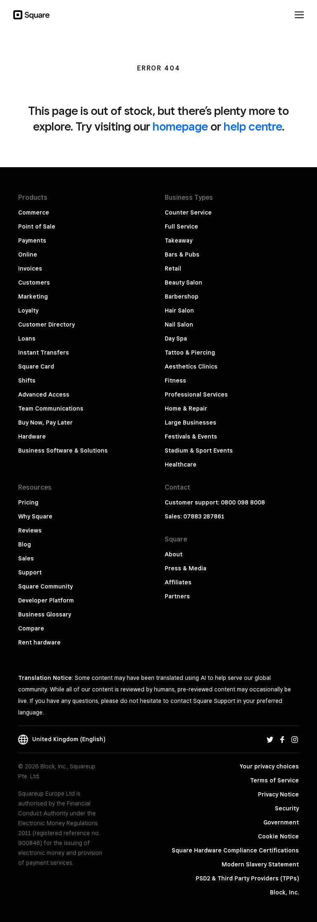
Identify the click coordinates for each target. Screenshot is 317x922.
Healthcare (180, 464)
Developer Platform (46, 600)
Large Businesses (190, 422)
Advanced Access (43, 394)
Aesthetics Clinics (191, 366)
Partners (177, 596)
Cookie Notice (278, 836)
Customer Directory (46, 324)
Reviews (30, 530)
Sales (26, 558)
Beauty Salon (183, 282)
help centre (253, 126)
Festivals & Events (191, 436)
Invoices (30, 268)
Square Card (36, 366)
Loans (26, 338)
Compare (31, 628)
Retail (173, 268)
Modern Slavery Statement (260, 864)
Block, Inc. (284, 892)
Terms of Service (274, 780)
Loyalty (28, 310)
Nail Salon (179, 324)
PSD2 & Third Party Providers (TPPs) (247, 878)
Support (30, 572)
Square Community (45, 586)
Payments (32, 240)
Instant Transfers (43, 352)
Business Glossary (44, 614)
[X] (270, 739)
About (173, 554)
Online (27, 254)
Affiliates (178, 582)
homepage (180, 126)
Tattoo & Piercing (190, 352)
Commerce (33, 212)
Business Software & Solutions (63, 450)
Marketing (33, 296)
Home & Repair (186, 408)
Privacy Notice (278, 794)
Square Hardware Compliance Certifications (235, 850)
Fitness (175, 380)
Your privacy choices (269, 766)
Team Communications (50, 408)
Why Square (35, 516)
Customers (34, 282)
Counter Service (188, 212)
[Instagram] (295, 739)
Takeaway (178, 240)
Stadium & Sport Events (199, 450)
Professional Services (196, 394)
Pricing (28, 502)
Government (281, 822)
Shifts (26, 380)
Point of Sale (36, 226)
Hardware (32, 436)
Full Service (181, 226)
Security (287, 808)
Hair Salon (179, 310)
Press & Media (185, 568)
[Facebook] (282, 739)
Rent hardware (39, 642)
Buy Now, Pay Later (45, 422)
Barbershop (182, 296)
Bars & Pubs (182, 254)
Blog (24, 544)
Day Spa (176, 338)
